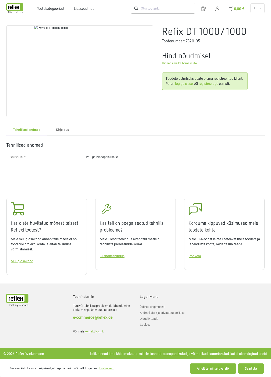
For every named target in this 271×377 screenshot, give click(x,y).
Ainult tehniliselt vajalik (213, 368)
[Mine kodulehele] (14, 8)
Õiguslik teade (149, 318)
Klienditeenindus (112, 256)
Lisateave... (106, 368)
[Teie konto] (217, 8)
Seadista (251, 368)
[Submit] (136, 8)
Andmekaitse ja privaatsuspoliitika (162, 312)
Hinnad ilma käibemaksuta (179, 63)
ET (256, 8)
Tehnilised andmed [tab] (26, 130)
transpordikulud (175, 354)
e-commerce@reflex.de (93, 317)
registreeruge (208, 84)
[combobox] (163, 8)
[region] (80, 71)
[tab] (62, 130)
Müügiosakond (22, 261)
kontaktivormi (94, 331)
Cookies (145, 324)
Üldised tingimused (152, 307)
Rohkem (195, 256)
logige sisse (184, 84)
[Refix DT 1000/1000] (79, 71)
